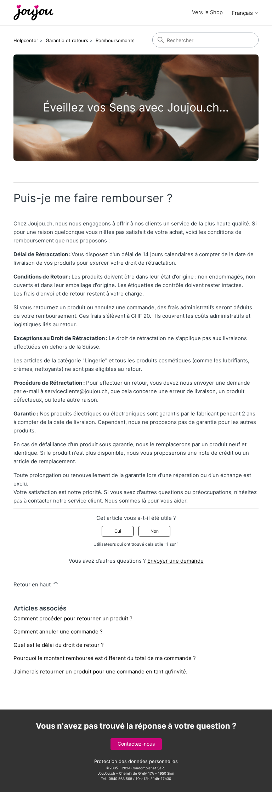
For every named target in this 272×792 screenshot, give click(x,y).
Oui (117, 531)
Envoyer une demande (175, 560)
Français (243, 13)
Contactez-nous (136, 744)
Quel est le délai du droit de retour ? (58, 645)
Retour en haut (32, 584)
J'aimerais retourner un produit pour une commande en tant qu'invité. (100, 671)
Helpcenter (25, 40)
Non (155, 531)
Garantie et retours (67, 40)
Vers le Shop (207, 12)
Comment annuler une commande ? (58, 631)
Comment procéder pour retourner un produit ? (72, 618)
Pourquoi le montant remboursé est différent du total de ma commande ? (104, 658)
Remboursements (115, 40)
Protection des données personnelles (136, 761)
